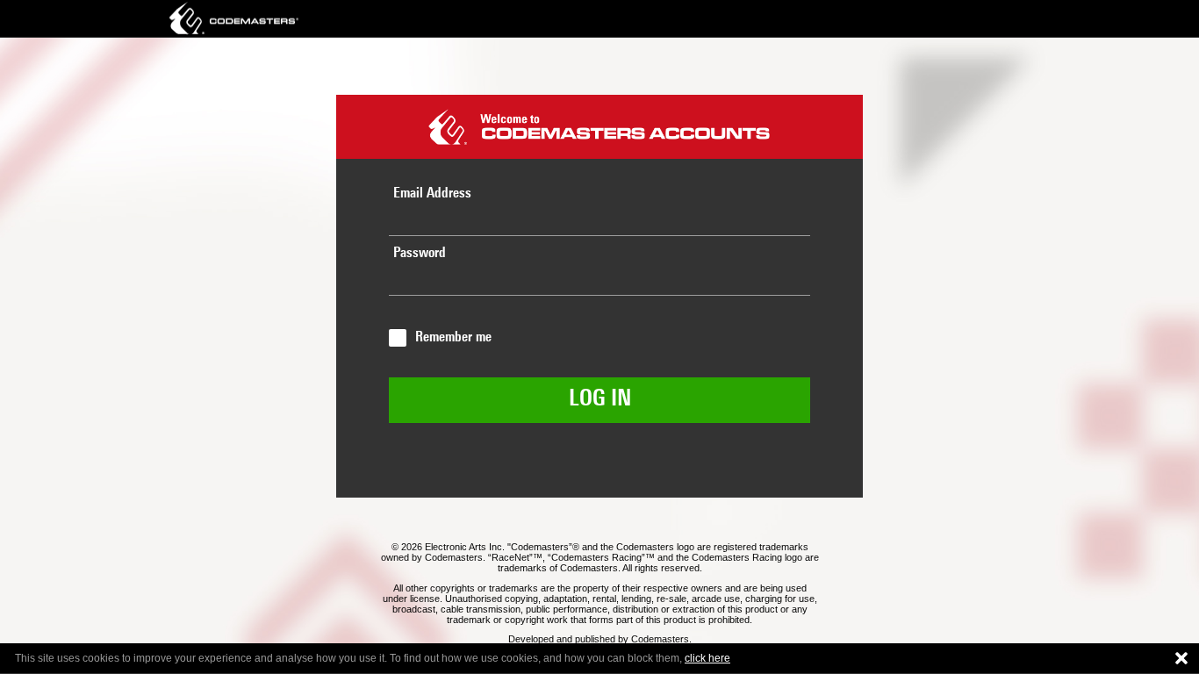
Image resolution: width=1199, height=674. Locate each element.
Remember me (453, 338)
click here (707, 658)
